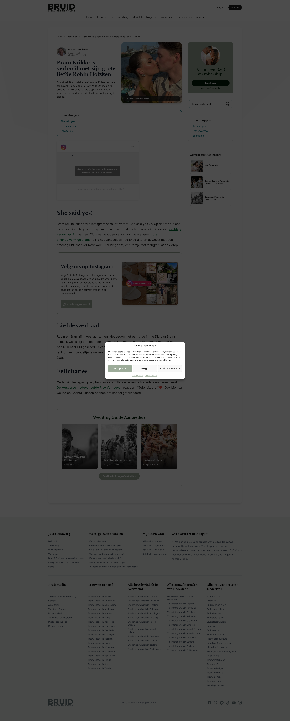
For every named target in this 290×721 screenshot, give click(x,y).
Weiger (145, 368)
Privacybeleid (137, 375)
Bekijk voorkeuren (170, 368)
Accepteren (120, 368)
